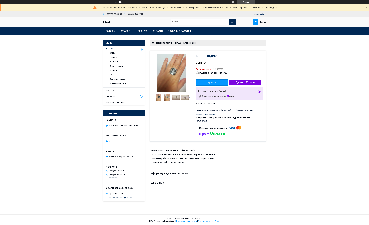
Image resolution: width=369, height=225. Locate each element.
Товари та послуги (164, 43)
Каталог (125, 31)
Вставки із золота (118, 83)
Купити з (240, 82)
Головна (110, 31)
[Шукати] (232, 22)
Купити (212, 82)
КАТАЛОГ (110, 48)
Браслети (114, 61)
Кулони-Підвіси (116, 66)
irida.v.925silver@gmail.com (120, 197)
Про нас (142, 31)
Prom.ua (198, 218)
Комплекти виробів (118, 79)
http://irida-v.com (116, 193)
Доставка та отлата (115, 102)
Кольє (112, 75)
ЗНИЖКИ (110, 96)
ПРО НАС (110, 90)
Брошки (113, 70)
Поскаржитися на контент (186, 221)
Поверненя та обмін (179, 31)
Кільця (178, 43)
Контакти (157, 31)
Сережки (113, 57)
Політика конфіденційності (209, 221)
